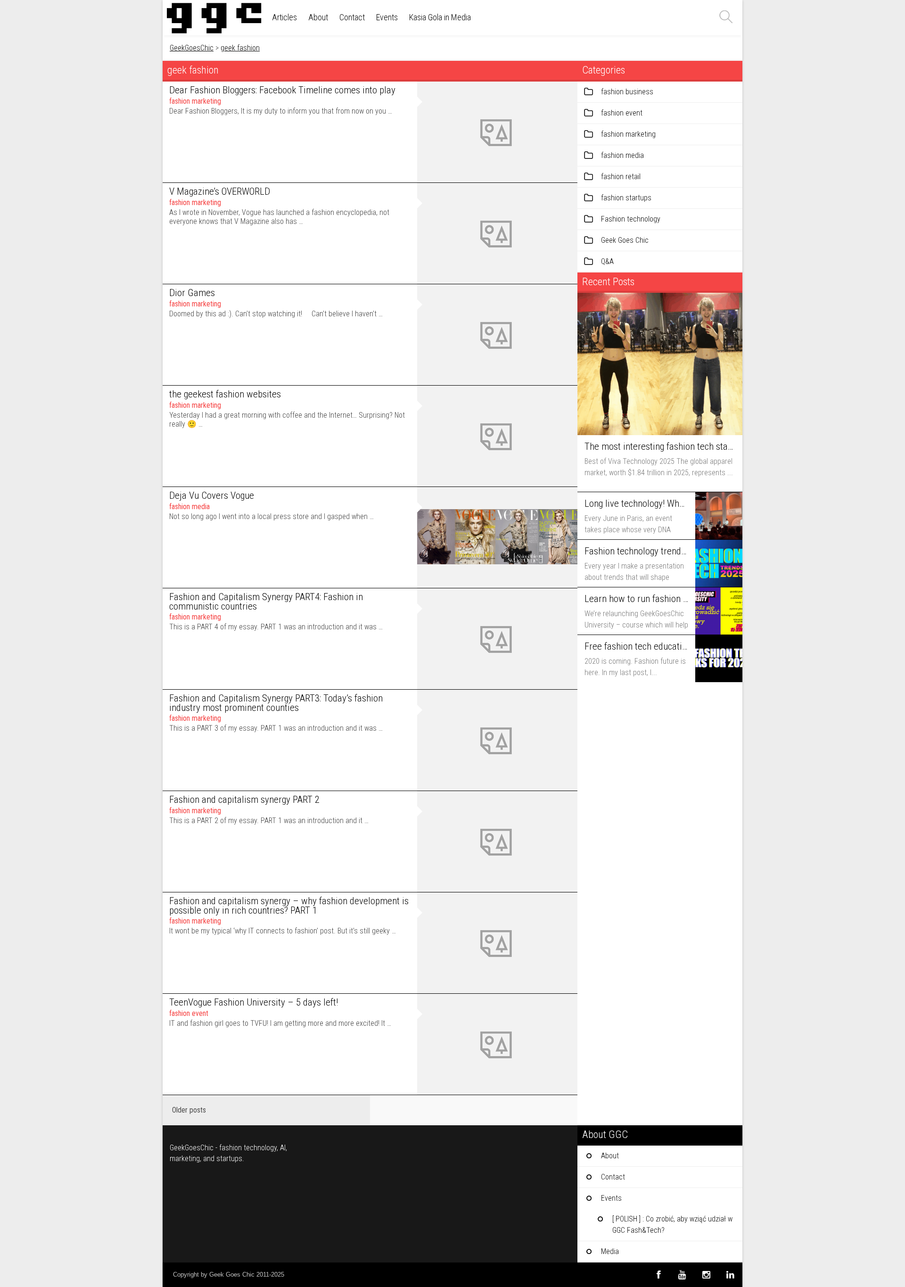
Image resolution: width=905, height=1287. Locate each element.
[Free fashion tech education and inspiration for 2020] (718, 658)
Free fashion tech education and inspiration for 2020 (636, 646)
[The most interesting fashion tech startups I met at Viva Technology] (659, 364)
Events (387, 17)
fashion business (627, 91)
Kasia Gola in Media (440, 17)
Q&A (607, 261)
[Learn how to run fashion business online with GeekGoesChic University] (718, 611)
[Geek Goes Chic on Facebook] (658, 1274)
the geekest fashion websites (225, 394)
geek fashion (240, 47)
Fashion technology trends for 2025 (636, 551)
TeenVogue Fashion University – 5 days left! (253, 1002)
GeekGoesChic (192, 47)
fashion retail (621, 176)
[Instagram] (706, 1274)
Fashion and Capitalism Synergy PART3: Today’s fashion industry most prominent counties (276, 703)
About (318, 17)
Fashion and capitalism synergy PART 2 (244, 799)
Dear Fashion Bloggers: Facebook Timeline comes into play (282, 90)
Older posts (189, 1110)
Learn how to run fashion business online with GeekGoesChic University (636, 598)
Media (610, 1251)
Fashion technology (630, 218)
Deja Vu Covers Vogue (211, 495)
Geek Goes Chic (625, 240)
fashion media (189, 506)
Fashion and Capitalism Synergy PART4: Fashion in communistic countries (266, 601)
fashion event (188, 1013)
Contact (352, 17)
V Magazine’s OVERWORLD (219, 191)
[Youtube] (682, 1274)
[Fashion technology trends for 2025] (718, 563)
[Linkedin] (730, 1274)
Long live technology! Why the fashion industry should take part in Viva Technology (636, 503)
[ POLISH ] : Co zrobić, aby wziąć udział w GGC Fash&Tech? (672, 1224)
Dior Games (192, 292)
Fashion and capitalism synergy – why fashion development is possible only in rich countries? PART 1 (289, 905)
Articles (284, 17)
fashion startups (626, 197)
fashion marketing (195, 101)
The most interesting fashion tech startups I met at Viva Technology (658, 446)
